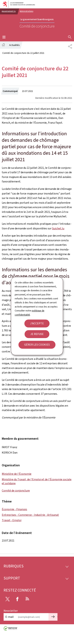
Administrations (26, 11)
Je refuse (37, 334)
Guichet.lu (58, 228)
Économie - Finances (14, 509)
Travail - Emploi (11, 520)
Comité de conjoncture (16, 490)
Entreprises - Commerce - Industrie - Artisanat (30, 515)
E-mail (9, 617)
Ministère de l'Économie (16, 474)
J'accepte (37, 323)
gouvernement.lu (9, 11)
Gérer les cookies (37, 344)
